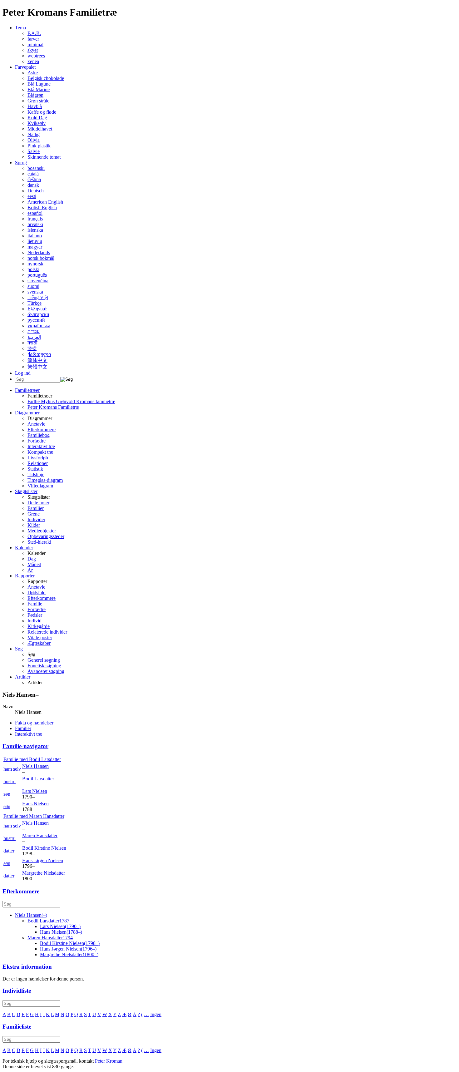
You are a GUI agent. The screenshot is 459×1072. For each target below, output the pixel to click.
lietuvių (34, 241)
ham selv (12, 769)
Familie (34, 603)
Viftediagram (40, 485)
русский (36, 320)
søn (6, 794)
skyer (32, 50)
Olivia (33, 140)
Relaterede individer (47, 632)
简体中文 (37, 360)
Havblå (34, 106)
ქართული (39, 354)
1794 (50, 937)
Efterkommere (41, 429)
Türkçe (34, 303)
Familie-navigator (25, 746)
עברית (33, 331)
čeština (34, 179)
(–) (31, 915)
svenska (35, 291)
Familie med (32, 759)
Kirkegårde (38, 626)
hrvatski (35, 224)
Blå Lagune (39, 83)
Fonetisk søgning (44, 665)
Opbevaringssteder (45, 536)
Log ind (23, 373)
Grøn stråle (38, 100)
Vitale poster (39, 637)
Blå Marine (38, 89)
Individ (34, 620)
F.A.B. (34, 33)
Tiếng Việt (37, 297)
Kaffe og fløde (41, 112)
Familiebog (38, 435)
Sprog (21, 162)
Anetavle (36, 424)
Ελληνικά (37, 308)
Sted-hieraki (39, 542)
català (33, 173)
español (34, 213)
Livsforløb (37, 457)
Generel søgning (43, 660)
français (35, 218)
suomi (33, 286)
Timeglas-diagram (45, 480)
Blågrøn (35, 95)
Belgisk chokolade (45, 78)
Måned (34, 564)
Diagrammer (27, 412)
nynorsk (35, 263)
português (37, 275)
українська (38, 325)
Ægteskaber (39, 643)
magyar (34, 246)
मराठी (32, 342)
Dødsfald (36, 592)
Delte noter (38, 502)
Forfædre (36, 440)
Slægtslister (26, 491)
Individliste (16, 990)
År (30, 570)
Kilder (33, 525)
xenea (33, 61)
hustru (9, 781)
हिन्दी (32, 348)
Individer (36, 519)
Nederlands (38, 252)
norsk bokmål (40, 258)
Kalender (24, 547)
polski (33, 269)
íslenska (35, 230)
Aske (32, 72)
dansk (33, 185)
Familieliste (16, 1026)
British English (42, 207)
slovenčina (37, 280)
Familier (35, 508)
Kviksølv (36, 123)
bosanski (36, 168)
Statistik (35, 469)
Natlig (33, 134)
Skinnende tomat (44, 157)
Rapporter (25, 575)
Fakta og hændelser (34, 722)
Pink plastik (39, 145)
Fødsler (34, 615)
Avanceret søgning (45, 671)
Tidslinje (35, 474)
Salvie (33, 151)
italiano (34, 235)
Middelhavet (39, 128)
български (38, 314)
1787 (48, 920)
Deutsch (35, 190)
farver (33, 39)
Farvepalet (25, 67)
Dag (31, 558)
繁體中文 (37, 366)
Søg (19, 648)
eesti (31, 196)
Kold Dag (37, 117)
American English (45, 202)
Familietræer (27, 390)
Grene (33, 513)
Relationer (37, 463)
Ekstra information (27, 966)
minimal (35, 44)
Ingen (155, 1014)
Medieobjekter (41, 530)
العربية (34, 337)
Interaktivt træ (41, 446)
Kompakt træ (40, 452)
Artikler (22, 676)
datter (8, 850)
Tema (20, 27)
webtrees (36, 55)
